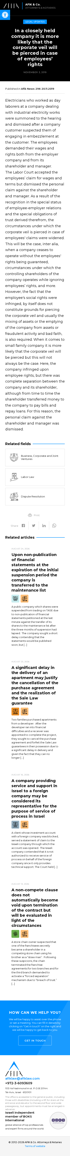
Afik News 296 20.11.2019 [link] (37, 88)
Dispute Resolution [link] (33, 496)
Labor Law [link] (27, 476)
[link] (31, 6)
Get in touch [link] (35, 1040)
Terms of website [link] (35, 1146)
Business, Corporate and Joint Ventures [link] (39, 457)
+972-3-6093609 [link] (18, 1083)
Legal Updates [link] (35, 21)
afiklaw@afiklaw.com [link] (22, 1078)
